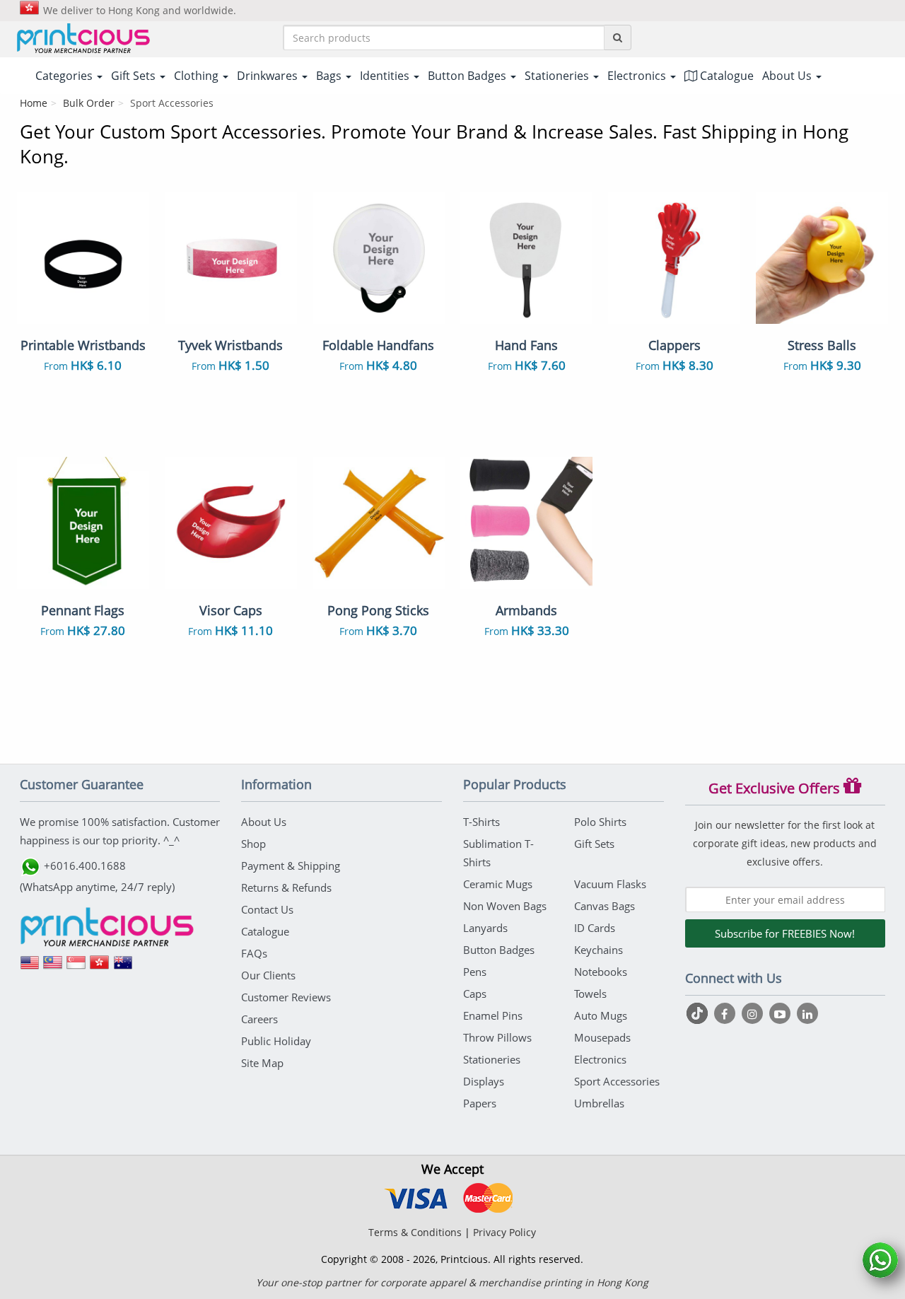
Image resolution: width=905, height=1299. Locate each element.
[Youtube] (781, 1013)
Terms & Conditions (415, 1232)
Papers (479, 1103)
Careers (259, 1019)
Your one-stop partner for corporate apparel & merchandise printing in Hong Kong (452, 1282)
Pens (474, 972)
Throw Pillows (497, 1037)
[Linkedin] (807, 1013)
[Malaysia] (53, 967)
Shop (253, 844)
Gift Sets (594, 844)
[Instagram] (754, 1013)
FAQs (254, 953)
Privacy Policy (504, 1232)
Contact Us (267, 909)
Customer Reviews (286, 997)
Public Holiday (276, 1041)
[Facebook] (726, 1013)
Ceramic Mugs (497, 884)
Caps (474, 993)
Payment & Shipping (290, 865)
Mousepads (602, 1037)
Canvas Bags (604, 906)
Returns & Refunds (286, 887)
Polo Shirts (600, 822)
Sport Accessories (617, 1081)
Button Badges (499, 950)
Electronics (600, 1059)
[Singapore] (76, 967)
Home (33, 103)
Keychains (598, 950)
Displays (483, 1081)
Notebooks (600, 972)
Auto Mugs (600, 1015)
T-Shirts (481, 822)
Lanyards (485, 928)
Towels (590, 993)
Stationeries (491, 1059)
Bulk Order (89, 103)
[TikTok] (699, 1013)
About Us (263, 822)
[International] (30, 967)
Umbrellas (599, 1103)
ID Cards (594, 928)
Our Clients (268, 975)
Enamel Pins (492, 1015)
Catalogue (725, 75)
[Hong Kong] (100, 967)
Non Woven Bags (505, 906)
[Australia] (123, 967)
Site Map (262, 1063)
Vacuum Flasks (610, 884)
